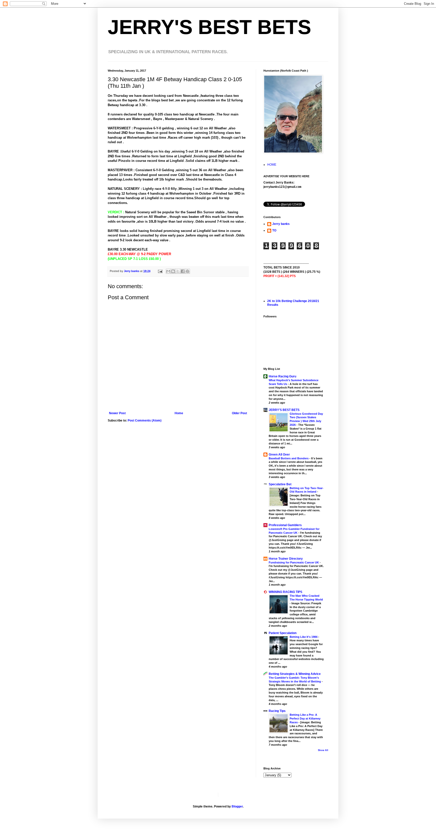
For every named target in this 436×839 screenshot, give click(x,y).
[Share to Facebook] (182, 271)
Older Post (239, 413)
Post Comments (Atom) (144, 420)
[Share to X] (177, 271)
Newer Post (117, 413)
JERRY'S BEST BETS (209, 27)
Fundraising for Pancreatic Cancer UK (294, 562)
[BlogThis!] (173, 271)
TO (274, 230)
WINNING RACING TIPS (285, 592)
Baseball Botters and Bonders (289, 458)
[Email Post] (160, 271)
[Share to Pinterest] (187, 271)
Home (179, 413)
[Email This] (168, 271)
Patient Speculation (282, 633)
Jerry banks (281, 224)
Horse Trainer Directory (286, 558)
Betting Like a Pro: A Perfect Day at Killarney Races (305, 718)
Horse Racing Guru (282, 376)
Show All (323, 750)
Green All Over (279, 454)
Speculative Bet (280, 484)
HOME (271, 164)
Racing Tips (277, 711)
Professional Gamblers (285, 525)
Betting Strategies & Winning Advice (295, 674)
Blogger (237, 806)
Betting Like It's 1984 (304, 636)
